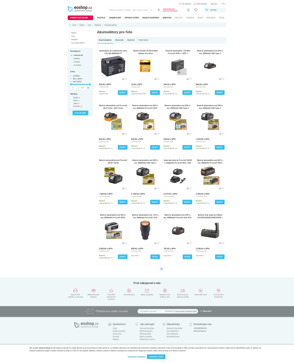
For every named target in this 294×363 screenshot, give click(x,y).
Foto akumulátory (110, 25)
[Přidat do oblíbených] (126, 79)
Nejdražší (131, 40)
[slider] (71, 84)
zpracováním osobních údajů (186, 311)
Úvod (74, 25)
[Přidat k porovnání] (123, 79)
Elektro (82, 25)
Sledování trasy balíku (174, 328)
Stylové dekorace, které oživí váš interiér (170, 10)
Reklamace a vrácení (147, 339)
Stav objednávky (173, 331)
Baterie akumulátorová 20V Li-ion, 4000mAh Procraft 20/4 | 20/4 (145, 108)
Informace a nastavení (137, 357)
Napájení (98, 25)
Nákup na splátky (146, 336)
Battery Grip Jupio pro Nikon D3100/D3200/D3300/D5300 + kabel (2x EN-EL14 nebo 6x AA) (210, 217)
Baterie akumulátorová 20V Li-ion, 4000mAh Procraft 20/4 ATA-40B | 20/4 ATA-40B (177, 217)
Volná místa (117, 334)
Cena (72, 71)
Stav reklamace (172, 334)
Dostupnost (75, 51)
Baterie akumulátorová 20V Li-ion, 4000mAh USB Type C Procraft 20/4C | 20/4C (210, 108)
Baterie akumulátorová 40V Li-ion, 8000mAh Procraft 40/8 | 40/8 (113, 217)
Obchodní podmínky (147, 328)
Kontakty (116, 336)
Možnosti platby (145, 334)
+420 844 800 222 (200, 328)
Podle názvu (143, 40)
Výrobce (74, 94)
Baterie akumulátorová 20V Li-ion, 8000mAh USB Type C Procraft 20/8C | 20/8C (145, 163)
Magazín (116, 339)
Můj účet (214, 4)
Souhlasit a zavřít (156, 357)
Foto (89, 25)
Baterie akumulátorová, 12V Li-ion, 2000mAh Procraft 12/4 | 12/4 (145, 217)
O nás (115, 328)
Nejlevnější (119, 40)
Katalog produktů (119, 331)
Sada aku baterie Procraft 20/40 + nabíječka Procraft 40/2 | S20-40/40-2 (178, 163)
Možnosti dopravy (146, 331)
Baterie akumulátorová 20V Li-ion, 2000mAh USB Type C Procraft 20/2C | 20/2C (210, 53)
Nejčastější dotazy (173, 336)
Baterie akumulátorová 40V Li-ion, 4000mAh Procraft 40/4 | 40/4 (210, 163)
